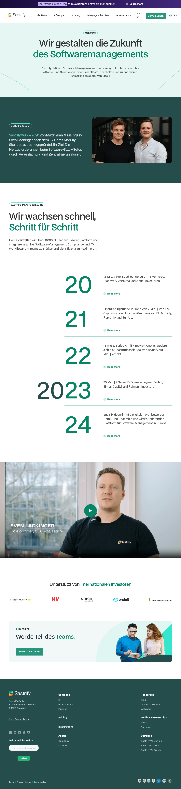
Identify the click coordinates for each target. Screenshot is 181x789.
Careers (62, 745)
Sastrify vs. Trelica (151, 750)
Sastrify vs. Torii (150, 745)
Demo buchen (156, 15)
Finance (62, 709)
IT (59, 700)
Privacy (20, 782)
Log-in (139, 15)
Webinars (146, 709)
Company (63, 741)
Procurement (65, 704)
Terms (11, 782)
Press (144, 722)
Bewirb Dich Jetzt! (29, 651)
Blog (143, 700)
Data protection (40, 782)
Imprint (28, 782)
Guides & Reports (150, 704)
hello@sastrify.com (19, 719)
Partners (145, 727)
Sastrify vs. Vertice (151, 741)
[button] (44, 15)
